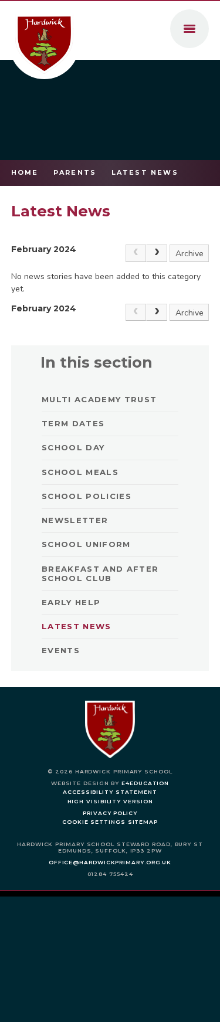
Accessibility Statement (110, 792)
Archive (189, 253)
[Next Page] (156, 253)
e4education (145, 783)
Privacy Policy (110, 813)
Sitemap (143, 822)
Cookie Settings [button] (94, 822)
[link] (136, 253)
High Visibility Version (110, 801)
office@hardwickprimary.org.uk (110, 862)
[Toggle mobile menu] (189, 28)
